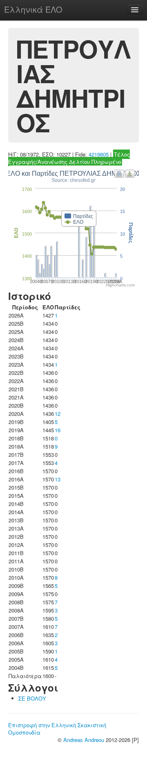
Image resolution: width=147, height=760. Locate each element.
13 (57, 479)
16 (57, 430)
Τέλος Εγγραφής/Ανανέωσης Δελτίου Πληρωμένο (69, 158)
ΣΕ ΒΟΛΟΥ (32, 698)
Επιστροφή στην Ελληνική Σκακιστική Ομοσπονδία (57, 728)
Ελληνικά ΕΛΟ (33, 9)
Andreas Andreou (83, 740)
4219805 (99, 154)
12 (57, 413)
